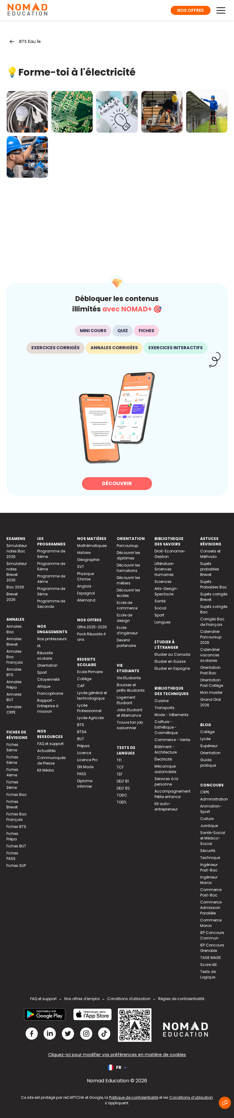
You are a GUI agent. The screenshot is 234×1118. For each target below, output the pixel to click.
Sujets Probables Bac (213, 584)
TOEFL (122, 802)
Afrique (43, 686)
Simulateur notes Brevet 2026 (16, 572)
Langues (162, 622)
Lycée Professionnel (89, 708)
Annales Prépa (14, 684)
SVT (80, 566)
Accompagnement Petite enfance (172, 794)
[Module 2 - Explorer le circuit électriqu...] (72, 112)
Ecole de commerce (127, 605)
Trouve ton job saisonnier (130, 725)
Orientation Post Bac (210, 670)
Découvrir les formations (128, 568)
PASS (81, 773)
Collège (84, 678)
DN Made (85, 766)
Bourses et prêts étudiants (131, 687)
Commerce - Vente (172, 739)
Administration (214, 799)
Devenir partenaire (126, 642)
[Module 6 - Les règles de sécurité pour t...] (27, 157)
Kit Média (45, 770)
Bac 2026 (15, 587)
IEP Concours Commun (212, 935)
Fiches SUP (16, 865)
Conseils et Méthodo (210, 553)
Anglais (84, 586)
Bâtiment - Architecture (165, 749)
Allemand (86, 600)
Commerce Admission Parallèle (211, 908)
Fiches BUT (16, 846)
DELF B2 (123, 788)
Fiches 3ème (12, 784)
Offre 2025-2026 (92, 627)
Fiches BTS (16, 826)
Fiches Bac (16, 794)
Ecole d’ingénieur (127, 630)
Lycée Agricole (90, 717)
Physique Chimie (85, 576)
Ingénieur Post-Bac (209, 867)
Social (160, 608)
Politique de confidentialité (133, 1097)
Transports (164, 707)
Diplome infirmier (84, 783)
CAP (80, 685)
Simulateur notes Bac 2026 (16, 551)
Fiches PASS (12, 855)
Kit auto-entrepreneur (166, 806)
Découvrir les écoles (128, 592)
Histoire (83, 552)
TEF (119, 774)
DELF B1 (123, 781)
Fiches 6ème (12, 747)
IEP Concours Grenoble (212, 947)
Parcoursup (127, 545)
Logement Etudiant (126, 700)
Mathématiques (92, 545)
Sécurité (207, 850)
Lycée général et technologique (92, 695)
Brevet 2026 (12, 596)
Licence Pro (87, 759)
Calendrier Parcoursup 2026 (211, 637)
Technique (210, 857)
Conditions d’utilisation (191, 1097)
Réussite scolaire (45, 655)
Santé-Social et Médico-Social (212, 838)
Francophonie (50, 693)
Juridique (209, 825)
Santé (159, 601)
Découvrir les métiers (128, 580)
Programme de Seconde (51, 603)
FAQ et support (50, 743)
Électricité (163, 759)
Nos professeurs (52, 638)
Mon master (211, 692)
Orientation (47, 665)
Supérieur (209, 745)
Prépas (83, 745)
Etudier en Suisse (170, 661)
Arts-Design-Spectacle (166, 591)
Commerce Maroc (211, 922)
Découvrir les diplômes (128, 555)
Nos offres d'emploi (82, 998)
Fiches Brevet (12, 804)
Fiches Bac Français (16, 816)
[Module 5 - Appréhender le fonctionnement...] (207, 112)
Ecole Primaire (90, 671)
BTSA (82, 731)
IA (39, 645)
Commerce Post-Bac (211, 892)
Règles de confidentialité (181, 998)
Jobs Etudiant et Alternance (129, 712)
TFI (119, 760)
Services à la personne (166, 781)
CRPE (204, 792)
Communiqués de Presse (51, 760)
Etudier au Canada (172, 654)
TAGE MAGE (210, 957)
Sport (42, 672)
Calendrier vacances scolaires (210, 655)
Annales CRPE (14, 709)
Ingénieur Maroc (209, 880)
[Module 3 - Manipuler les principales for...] (117, 112)
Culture (207, 818)
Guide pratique (208, 762)
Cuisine (161, 700)
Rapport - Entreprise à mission (47, 706)
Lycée (205, 738)
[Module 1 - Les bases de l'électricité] (27, 112)
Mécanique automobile (165, 769)
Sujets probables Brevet (209, 569)
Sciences (163, 581)
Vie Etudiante (129, 677)
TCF (120, 767)
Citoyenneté (48, 679)
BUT (80, 738)
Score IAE (208, 964)
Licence (84, 752)
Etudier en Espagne (172, 668)
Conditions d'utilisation (129, 998)
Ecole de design (124, 617)
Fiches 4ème (12, 772)
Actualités (46, 750)
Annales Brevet (14, 641)
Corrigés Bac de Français (212, 621)
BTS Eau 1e (30, 41)
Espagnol (86, 593)
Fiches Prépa (12, 836)
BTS (80, 724)
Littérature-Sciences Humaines (164, 569)
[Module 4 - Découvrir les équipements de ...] (162, 112)
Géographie (88, 559)
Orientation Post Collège (211, 682)
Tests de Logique (208, 974)
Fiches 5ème (12, 759)
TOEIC (122, 795)
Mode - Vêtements (171, 714)
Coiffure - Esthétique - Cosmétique (166, 727)
